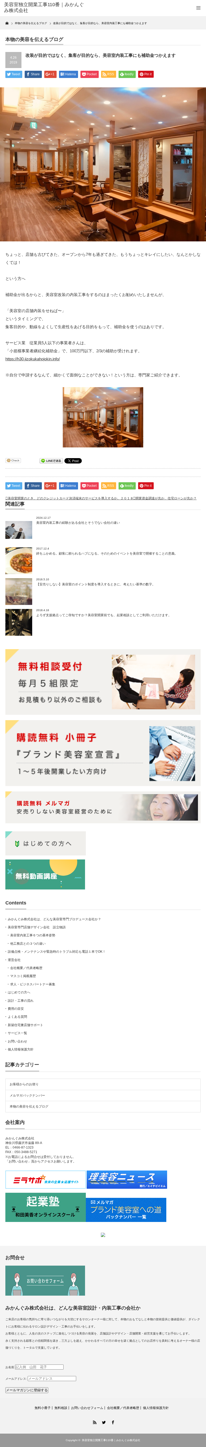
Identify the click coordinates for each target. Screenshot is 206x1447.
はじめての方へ (19, 992)
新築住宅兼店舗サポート (25, 1025)
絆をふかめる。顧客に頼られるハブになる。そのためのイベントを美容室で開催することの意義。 (107, 553)
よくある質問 (17, 1017)
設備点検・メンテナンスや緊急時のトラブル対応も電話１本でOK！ (57, 952)
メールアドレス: (16, 1378)
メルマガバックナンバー (27, 1095)
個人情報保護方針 (21, 1049)
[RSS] (94, 1422)
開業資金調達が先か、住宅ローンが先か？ (166, 498)
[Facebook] (112, 1422)
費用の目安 (16, 1009)
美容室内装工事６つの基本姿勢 (32, 935)
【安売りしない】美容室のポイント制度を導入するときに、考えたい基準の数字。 (95, 584)
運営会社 (14, 960)
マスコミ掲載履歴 (23, 976)
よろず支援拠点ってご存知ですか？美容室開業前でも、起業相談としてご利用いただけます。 (103, 615)
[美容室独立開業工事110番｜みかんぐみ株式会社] (45, 7)
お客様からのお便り (24, 1084)
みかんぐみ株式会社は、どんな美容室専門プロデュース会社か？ (54, 919)
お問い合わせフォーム (87, 1407)
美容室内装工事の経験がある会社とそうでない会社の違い (78, 523)
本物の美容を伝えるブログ (29, 1106)
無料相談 (60, 1407)
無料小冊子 (43, 1407)
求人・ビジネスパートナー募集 (32, 984)
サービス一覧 (17, 1033)
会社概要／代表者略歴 (26, 968)
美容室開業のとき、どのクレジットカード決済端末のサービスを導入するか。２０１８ (70, 498)
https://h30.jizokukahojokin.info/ (32, 359)
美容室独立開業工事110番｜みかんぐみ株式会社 (111, 1440)
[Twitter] (103, 1422)
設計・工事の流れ (21, 1001)
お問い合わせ (17, 1041)
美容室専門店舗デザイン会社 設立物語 (37, 927)
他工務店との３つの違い (28, 943)
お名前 (9, 1367)
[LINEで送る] (51, 460)
